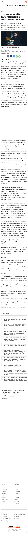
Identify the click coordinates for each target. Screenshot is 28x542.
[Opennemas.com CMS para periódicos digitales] (14, 531)
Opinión (3, 495)
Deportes (17, 484)
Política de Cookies (7, 518)
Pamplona (4, 493)
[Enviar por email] (19, 56)
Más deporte (18, 495)
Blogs (3, 501)
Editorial (4, 497)
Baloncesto (18, 487)
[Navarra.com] (14, 5)
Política (3, 486)
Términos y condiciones (17, 390)
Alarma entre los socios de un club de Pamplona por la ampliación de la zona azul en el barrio (14, 339)
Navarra (3, 484)
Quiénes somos (6, 512)
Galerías (17, 503)
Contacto (5, 514)
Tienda (17, 518)
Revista (16, 499)
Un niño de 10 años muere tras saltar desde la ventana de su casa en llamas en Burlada (15, 319)
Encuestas (4, 503)
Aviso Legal (18, 512)
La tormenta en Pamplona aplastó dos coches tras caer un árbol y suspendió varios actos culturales (15, 359)
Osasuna (4, 505)
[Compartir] (8, 56)
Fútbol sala (18, 493)
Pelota (17, 489)
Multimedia (17, 501)
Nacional (17, 497)
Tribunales (4, 489)
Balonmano (18, 491)
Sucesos (4, 487)
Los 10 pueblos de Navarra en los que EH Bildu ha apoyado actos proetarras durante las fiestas (15, 333)
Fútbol (17, 486)
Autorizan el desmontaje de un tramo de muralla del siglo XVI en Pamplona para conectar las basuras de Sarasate (15, 346)
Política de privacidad (7, 521)
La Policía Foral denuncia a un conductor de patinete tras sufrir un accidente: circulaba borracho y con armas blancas (15, 379)
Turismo (17, 516)
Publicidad (5, 516)
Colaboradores (5, 499)
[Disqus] (14, 420)
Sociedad (4, 491)
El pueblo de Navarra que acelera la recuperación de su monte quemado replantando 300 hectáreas (14, 366)
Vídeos (17, 505)
